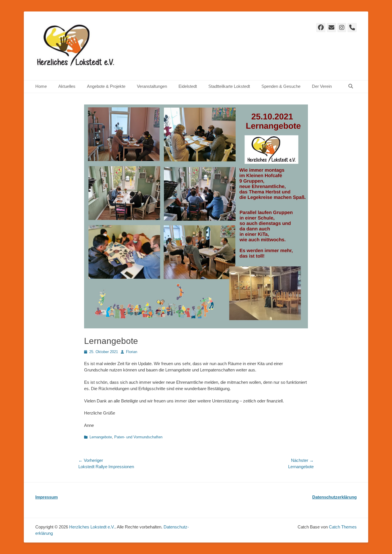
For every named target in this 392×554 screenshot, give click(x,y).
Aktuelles (66, 86)
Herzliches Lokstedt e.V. (92, 526)
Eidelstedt (187, 86)
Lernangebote (101, 437)
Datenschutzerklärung (334, 497)
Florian (131, 352)
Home (41, 86)
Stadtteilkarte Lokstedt (229, 86)
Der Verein (322, 86)
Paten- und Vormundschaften (138, 437)
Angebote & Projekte (106, 86)
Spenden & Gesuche (280, 86)
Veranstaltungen (152, 86)
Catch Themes (343, 526)
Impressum (46, 497)
